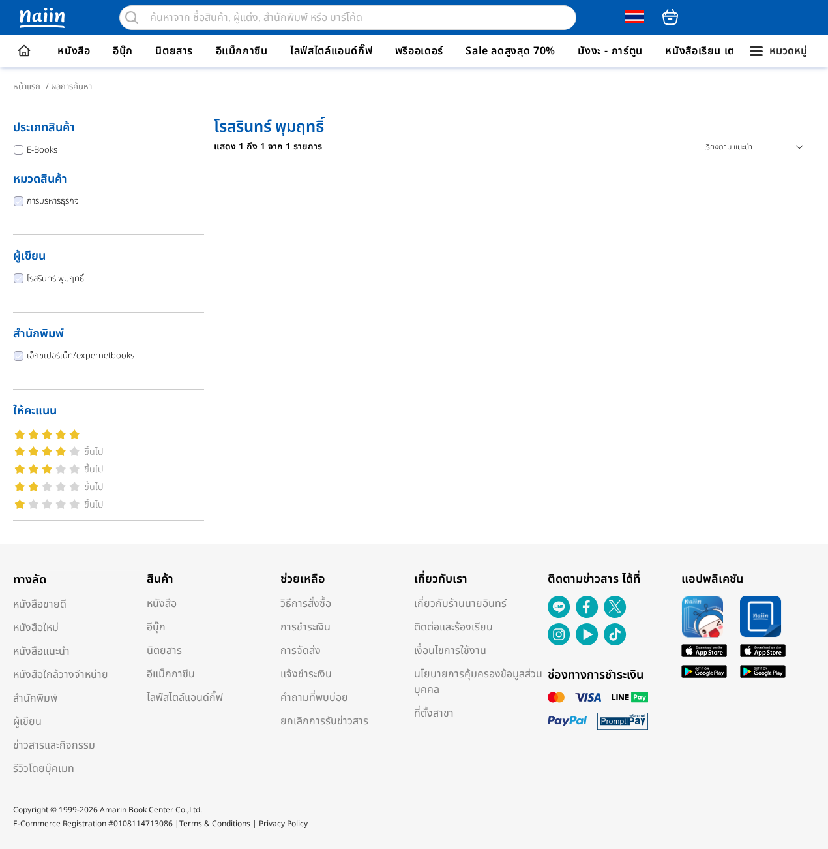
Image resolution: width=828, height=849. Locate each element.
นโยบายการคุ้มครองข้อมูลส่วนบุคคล (478, 682)
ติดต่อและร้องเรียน (453, 627)
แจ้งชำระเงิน (306, 674)
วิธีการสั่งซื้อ (305, 603)
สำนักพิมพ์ (35, 698)
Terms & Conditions (214, 823)
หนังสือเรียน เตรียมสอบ (719, 51)
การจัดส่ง (300, 650)
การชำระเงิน (305, 627)
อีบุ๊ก (123, 51)
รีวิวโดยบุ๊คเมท (43, 769)
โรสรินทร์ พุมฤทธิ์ (55, 278)
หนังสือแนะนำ (41, 651)
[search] (131, 17)
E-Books (42, 150)
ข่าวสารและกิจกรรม (54, 745)
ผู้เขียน (27, 722)
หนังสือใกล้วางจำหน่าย (60, 675)
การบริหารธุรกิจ (53, 201)
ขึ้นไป (94, 452)
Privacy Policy (283, 823)
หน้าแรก (26, 86)
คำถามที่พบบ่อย (314, 697)
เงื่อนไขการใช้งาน (450, 650)
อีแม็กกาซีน (242, 51)
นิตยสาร (174, 51)
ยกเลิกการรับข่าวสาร (324, 721)
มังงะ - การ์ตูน (610, 51)
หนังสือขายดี (40, 604)
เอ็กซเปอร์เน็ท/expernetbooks (80, 355)
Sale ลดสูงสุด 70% (510, 51)
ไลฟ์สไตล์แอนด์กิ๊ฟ (331, 51)
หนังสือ (73, 51)
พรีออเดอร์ (419, 51)
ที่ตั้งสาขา (434, 713)
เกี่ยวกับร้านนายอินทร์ (460, 603)
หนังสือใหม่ (36, 628)
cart (670, 17)
